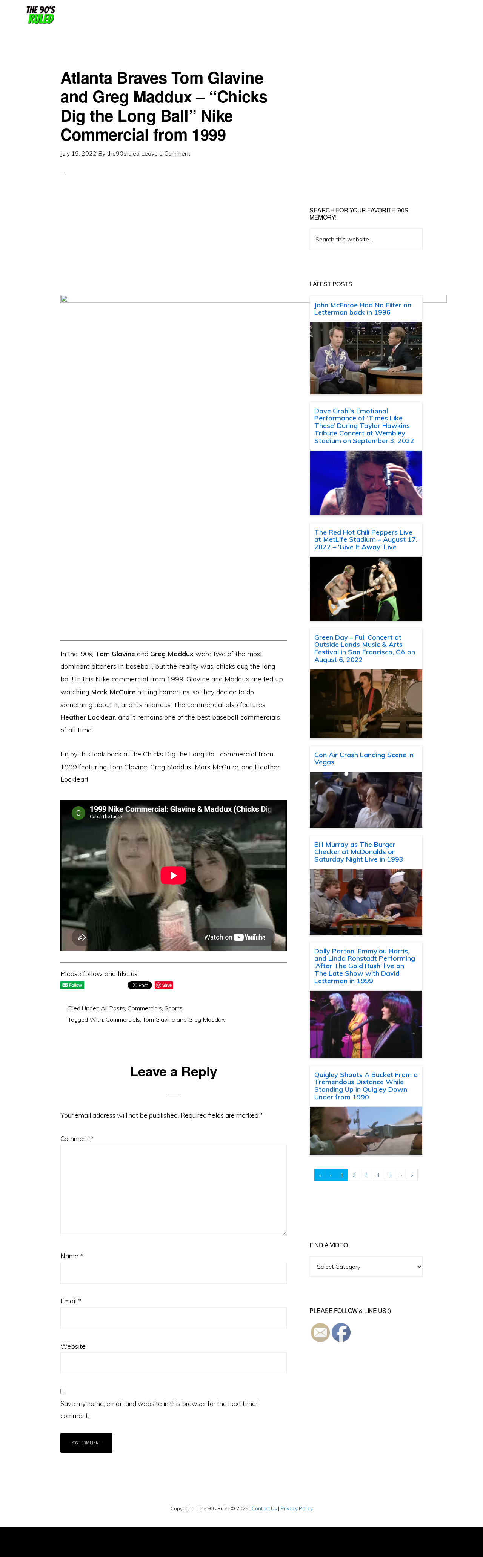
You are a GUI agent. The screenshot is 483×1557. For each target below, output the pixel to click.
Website (73, 1346)
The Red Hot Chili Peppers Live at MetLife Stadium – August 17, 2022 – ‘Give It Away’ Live (365, 540)
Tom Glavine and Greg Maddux (184, 1019)
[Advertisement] (173, 242)
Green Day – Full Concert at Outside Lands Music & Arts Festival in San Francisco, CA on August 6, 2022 (364, 648)
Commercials (145, 1008)
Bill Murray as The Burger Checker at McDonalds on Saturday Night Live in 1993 (358, 852)
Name (71, 1256)
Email (70, 1301)
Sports (174, 1008)
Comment (77, 1139)
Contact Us (264, 1508)
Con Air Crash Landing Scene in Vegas (364, 758)
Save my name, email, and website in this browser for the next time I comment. (159, 1409)
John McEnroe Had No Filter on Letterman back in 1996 (362, 309)
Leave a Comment (166, 153)
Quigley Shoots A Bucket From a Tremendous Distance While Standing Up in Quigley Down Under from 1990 (366, 1085)
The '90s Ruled (40, 15)
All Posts (113, 1008)
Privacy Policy (296, 1508)
